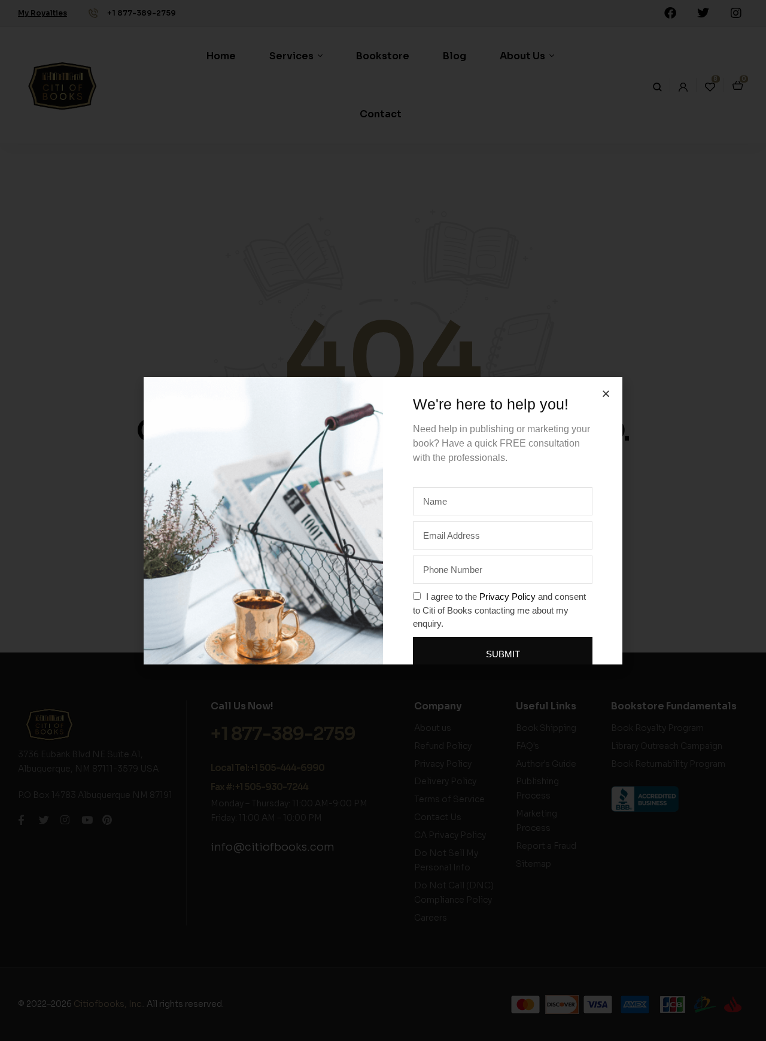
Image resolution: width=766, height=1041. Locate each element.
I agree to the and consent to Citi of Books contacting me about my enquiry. (499, 610)
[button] (605, 393)
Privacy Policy (507, 596)
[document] (383, 520)
